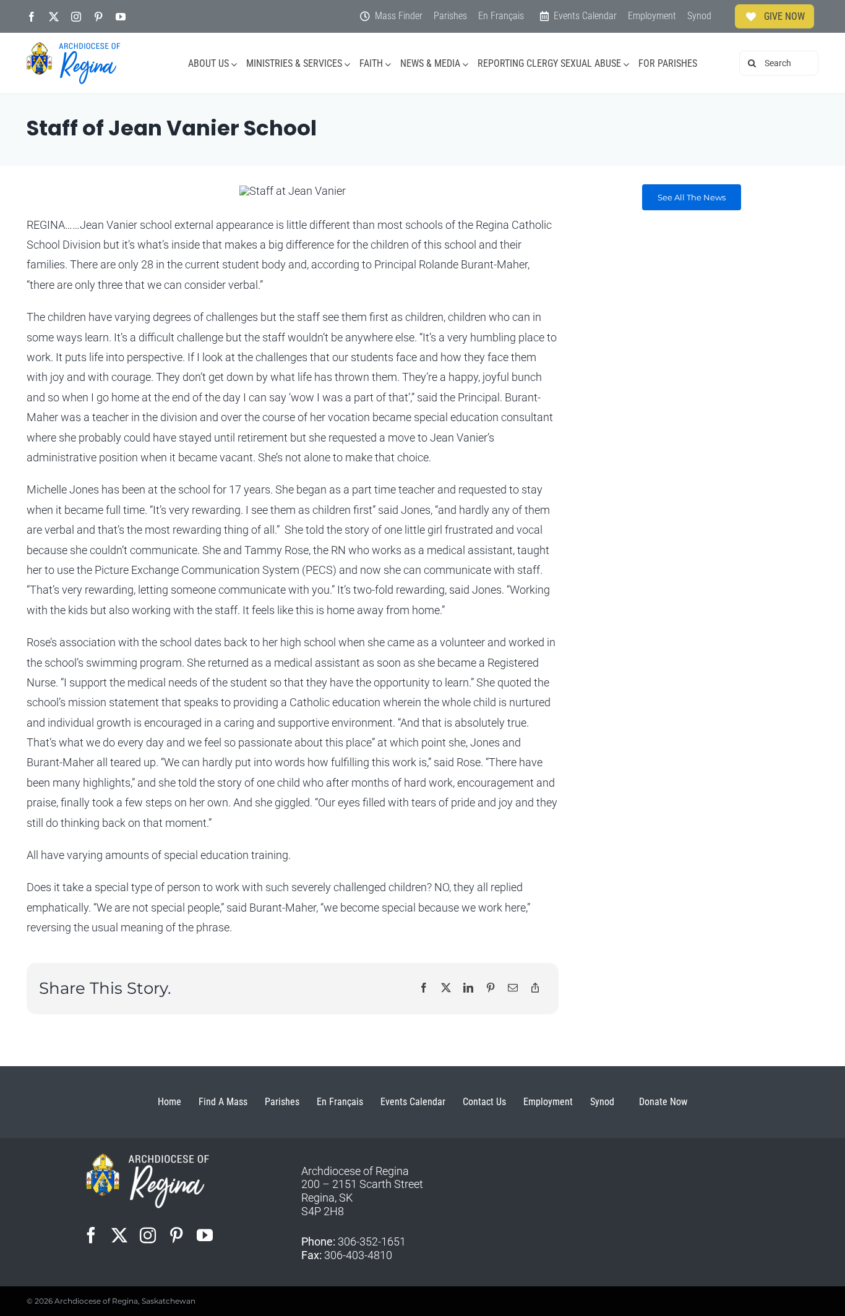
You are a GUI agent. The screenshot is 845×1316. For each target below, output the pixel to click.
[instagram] (76, 17)
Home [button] (169, 1102)
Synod (602, 1102)
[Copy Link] (535, 989)
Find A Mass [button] (223, 1102)
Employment (548, 1102)
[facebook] (31, 17)
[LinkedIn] (468, 989)
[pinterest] (98, 17)
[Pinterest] (490, 989)
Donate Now (663, 1102)
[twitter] (54, 17)
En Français (340, 1102)
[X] (446, 989)
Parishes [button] (282, 1102)
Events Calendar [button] (412, 1102)
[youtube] (121, 17)
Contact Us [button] (484, 1102)
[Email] (513, 989)
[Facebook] (424, 989)
